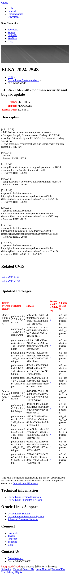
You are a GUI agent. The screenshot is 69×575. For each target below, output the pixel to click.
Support (12, 11)
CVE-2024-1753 (10, 276)
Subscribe (6, 569)
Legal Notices (43, 569)
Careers (17, 569)
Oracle (4, 2)
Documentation (15, 14)
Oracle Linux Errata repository (23, 80)
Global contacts (15, 558)
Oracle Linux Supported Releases (25, 499)
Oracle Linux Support (19, 513)
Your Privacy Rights (11, 572)
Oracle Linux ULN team (25, 483)
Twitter (11, 32)
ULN (10, 8)
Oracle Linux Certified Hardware (24, 497)
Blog (10, 41)
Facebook (13, 29)
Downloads (13, 16)
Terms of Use (58, 569)
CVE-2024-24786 (11, 280)
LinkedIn (12, 35)
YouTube (12, 38)
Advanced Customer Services (23, 519)
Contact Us (28, 569)
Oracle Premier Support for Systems (26, 516)
